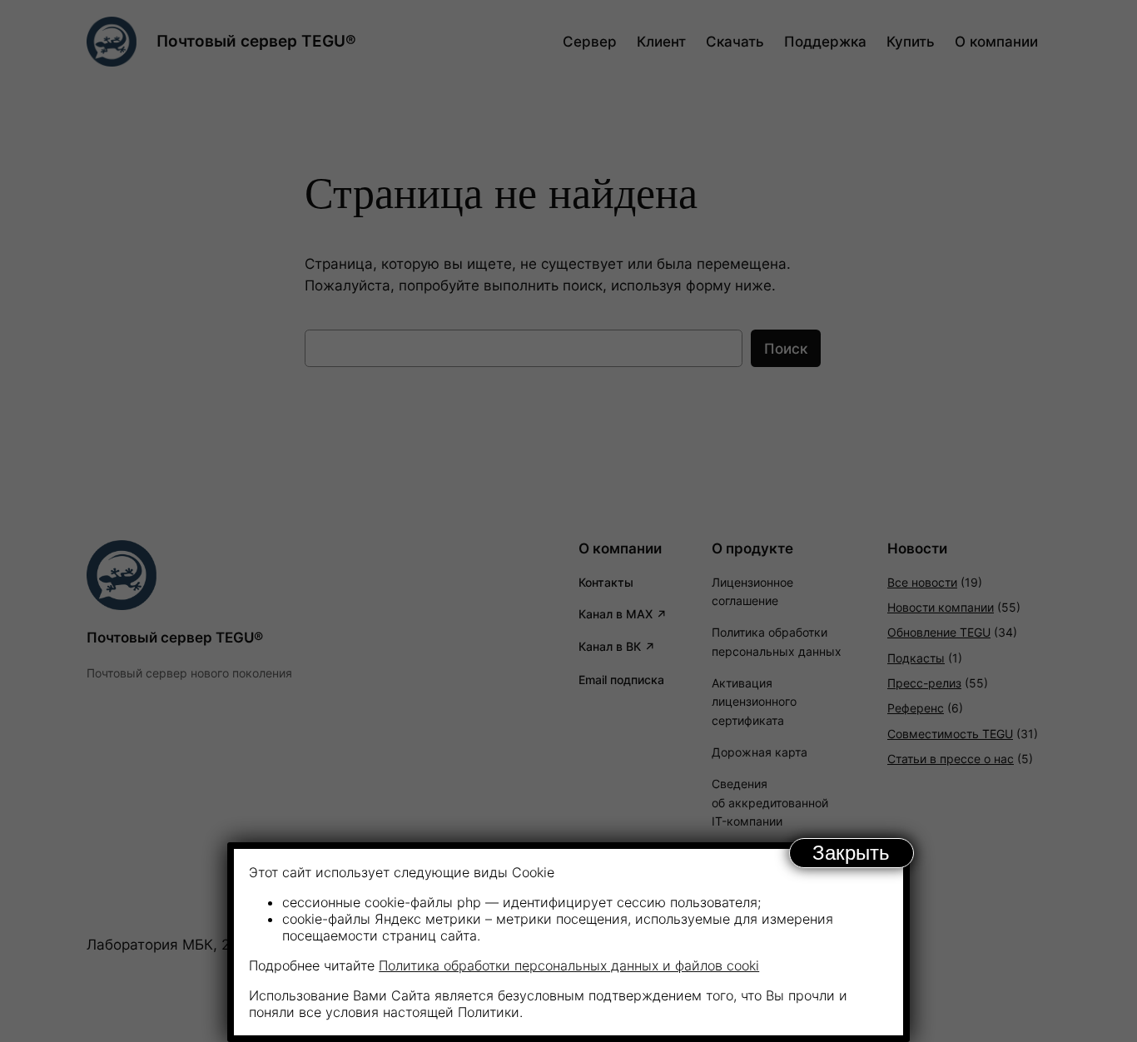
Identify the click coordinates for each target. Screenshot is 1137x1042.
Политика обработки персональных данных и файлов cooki (569, 965)
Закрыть (851, 852)
